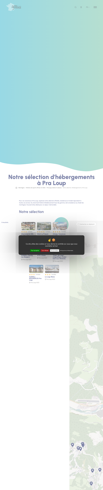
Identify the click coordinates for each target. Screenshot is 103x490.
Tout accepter (35, 250)
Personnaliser (54, 250)
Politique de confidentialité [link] (66, 250)
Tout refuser (45, 250)
